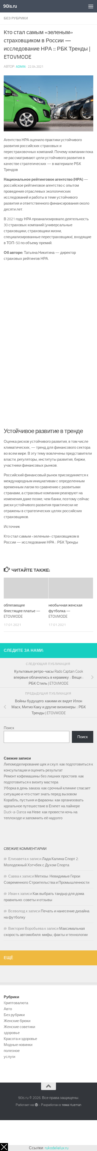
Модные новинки (18, 1044)
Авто (8, 1009)
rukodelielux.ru (56, 1148)
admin (21, 66)
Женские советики (19, 1027)
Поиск (9, 728)
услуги (9, 1056)
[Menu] (91, 6)
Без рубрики (16, 18)
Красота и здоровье (20, 1039)
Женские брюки (17, 1021)
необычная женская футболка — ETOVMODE (65, 611)
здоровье (12, 1033)
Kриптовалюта (16, 1003)
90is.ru (10, 6)
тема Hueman (71, 1105)
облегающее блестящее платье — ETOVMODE (22, 611)
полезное (12, 1050)
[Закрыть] (4, 1147)
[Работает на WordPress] (36, 1104)
